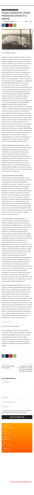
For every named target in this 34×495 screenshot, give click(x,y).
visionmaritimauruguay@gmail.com (21, 482)
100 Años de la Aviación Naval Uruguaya (8, 367)
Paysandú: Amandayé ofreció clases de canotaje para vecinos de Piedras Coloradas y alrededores (25, 368)
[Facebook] (3, 25)
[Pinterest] (11, 25)
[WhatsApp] (14, 25)
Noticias (3, 9)
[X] (7, 25)
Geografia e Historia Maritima (12, 9)
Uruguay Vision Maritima (9, 21)
